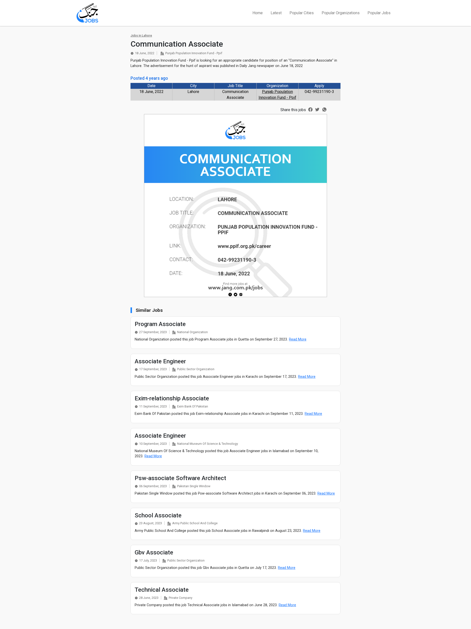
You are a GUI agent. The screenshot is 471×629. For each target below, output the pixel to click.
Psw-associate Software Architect (180, 478)
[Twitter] (317, 109)
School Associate (158, 515)
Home (257, 13)
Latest (276, 13)
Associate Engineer (160, 361)
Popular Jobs (379, 13)
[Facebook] (310, 109)
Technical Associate (162, 589)
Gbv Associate (154, 552)
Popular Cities (301, 13)
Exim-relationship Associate (172, 398)
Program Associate (160, 324)
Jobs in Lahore (141, 35)
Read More (297, 339)
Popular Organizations (341, 13)
